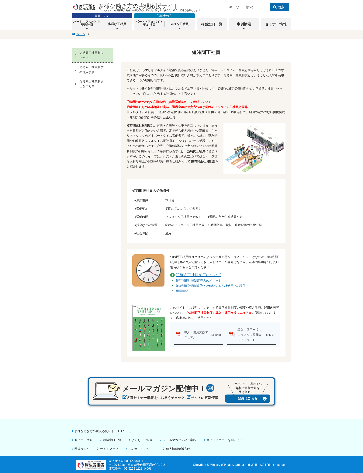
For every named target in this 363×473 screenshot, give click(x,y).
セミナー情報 (83, 440)
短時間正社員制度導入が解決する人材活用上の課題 (210, 285)
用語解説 (182, 291)
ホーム (80, 34)
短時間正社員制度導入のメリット (198, 280)
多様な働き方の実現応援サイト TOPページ (103, 431)
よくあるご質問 (142, 440)
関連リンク (82, 448)
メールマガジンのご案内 (179, 440)
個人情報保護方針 (178, 448)
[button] (87, 24)
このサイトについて (142, 448)
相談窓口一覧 (112, 440)
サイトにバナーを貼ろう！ (224, 440)
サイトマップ (109, 448)
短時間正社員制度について (198, 275)
